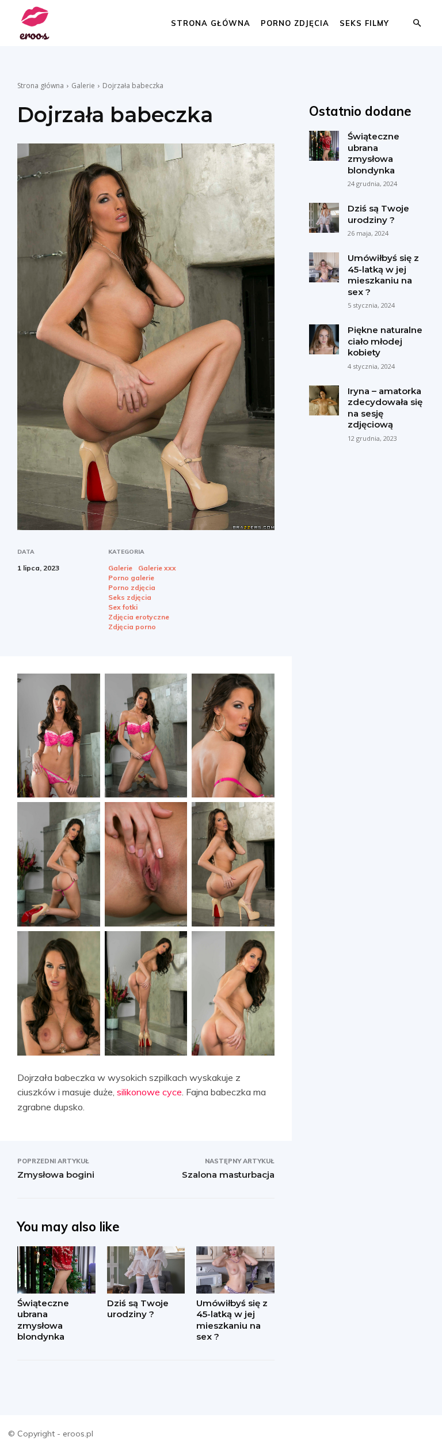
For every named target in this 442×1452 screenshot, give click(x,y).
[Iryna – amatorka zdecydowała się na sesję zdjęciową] (324, 400)
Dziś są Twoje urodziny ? (138, 1309)
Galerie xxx (157, 568)
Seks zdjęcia (129, 597)
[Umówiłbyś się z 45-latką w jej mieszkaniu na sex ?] (235, 1269)
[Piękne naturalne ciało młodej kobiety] (324, 339)
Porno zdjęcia (295, 23)
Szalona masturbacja (228, 1174)
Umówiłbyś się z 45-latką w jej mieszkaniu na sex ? (232, 1320)
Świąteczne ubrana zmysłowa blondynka (43, 1320)
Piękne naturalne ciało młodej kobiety (385, 341)
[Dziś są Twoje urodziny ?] (146, 1269)
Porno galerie (131, 577)
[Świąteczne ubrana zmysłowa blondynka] (56, 1269)
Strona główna (210, 23)
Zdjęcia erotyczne (138, 617)
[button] (416, 23)
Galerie (83, 85)
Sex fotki (123, 607)
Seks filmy (364, 23)
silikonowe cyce (149, 1092)
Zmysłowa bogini (55, 1174)
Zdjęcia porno (132, 626)
